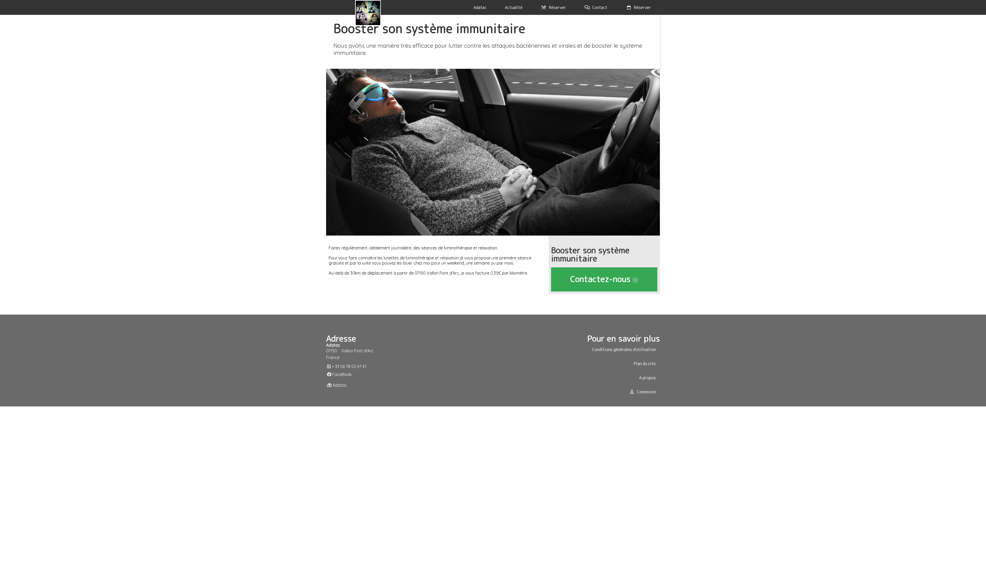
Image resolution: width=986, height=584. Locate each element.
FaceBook (342, 374)
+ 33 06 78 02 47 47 (349, 366)
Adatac (340, 385)
